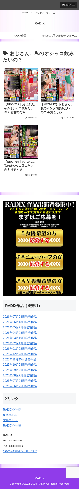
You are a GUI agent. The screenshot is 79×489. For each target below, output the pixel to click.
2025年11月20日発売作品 (19, 359)
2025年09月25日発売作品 (20, 370)
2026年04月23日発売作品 (20, 332)
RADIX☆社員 (12, 425)
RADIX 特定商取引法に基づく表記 (20, 451)
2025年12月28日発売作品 (20, 354)
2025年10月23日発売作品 (20, 364)
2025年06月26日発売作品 (20, 386)
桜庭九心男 (10, 415)
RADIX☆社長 (12, 409)
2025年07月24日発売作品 (20, 380)
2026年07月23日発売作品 (20, 316)
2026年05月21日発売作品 (20, 327)
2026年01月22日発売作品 (20, 348)
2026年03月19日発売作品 (20, 338)
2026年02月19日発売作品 (20, 343)
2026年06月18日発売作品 (20, 322)
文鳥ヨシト (10, 420)
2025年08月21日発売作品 (20, 375)
